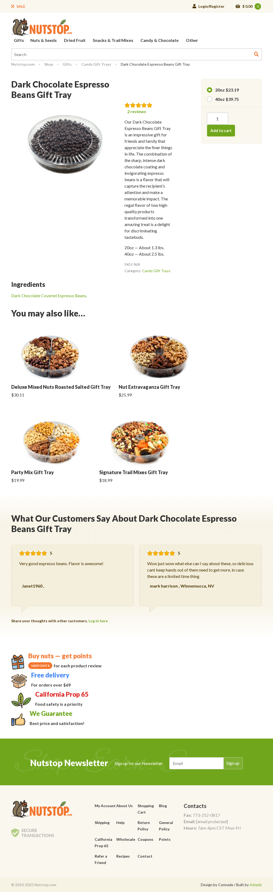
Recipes (123, 856)
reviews (136, 111)
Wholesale (125, 839)
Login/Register (211, 6)
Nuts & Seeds (43, 40)
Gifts (19, 40)
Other (192, 40)
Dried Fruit (75, 40)
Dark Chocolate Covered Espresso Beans (48, 295)
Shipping (102, 822)
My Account (105, 805)
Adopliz (256, 884)
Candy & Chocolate (159, 40)
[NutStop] (41, 27)
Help (120, 822)
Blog (163, 805)
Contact (145, 856)
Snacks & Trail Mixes (113, 40)
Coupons (145, 839)
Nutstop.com (23, 64)
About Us (124, 805)
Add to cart (221, 130)
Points (165, 839)
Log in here (98, 621)
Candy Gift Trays (96, 64)
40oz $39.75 (227, 99)
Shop (48, 64)
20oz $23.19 (227, 89)
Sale (21, 6)
